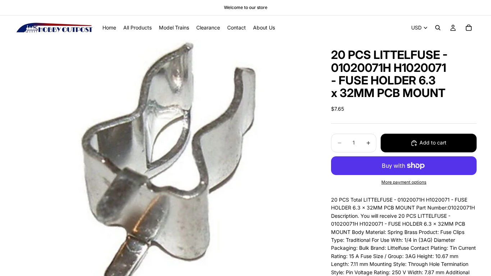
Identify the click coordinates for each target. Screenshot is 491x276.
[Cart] (469, 28)
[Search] (438, 28)
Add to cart (432, 142)
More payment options (403, 182)
